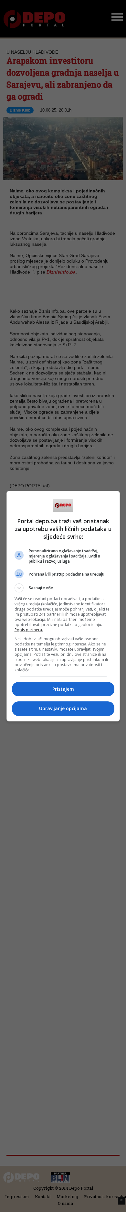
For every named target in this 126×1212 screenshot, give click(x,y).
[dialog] (63, 606)
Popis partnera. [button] (29, 630)
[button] (63, 587)
